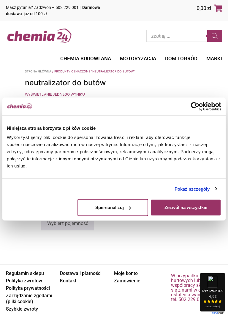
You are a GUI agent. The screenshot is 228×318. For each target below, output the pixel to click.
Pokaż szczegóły (192, 188)
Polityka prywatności (28, 288)
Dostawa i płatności (81, 273)
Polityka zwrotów (24, 281)
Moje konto (126, 273)
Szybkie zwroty (22, 309)
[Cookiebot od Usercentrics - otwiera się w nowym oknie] (195, 106)
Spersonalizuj (109, 207)
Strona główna (38, 71)
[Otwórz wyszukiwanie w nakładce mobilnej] (184, 36)
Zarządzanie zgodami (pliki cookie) (29, 298)
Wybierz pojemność (67, 223)
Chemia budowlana (85, 58)
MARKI (214, 58)
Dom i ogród (181, 58)
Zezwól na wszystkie (185, 207)
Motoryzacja (138, 58)
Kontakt (68, 281)
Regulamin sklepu (25, 273)
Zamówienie (127, 281)
